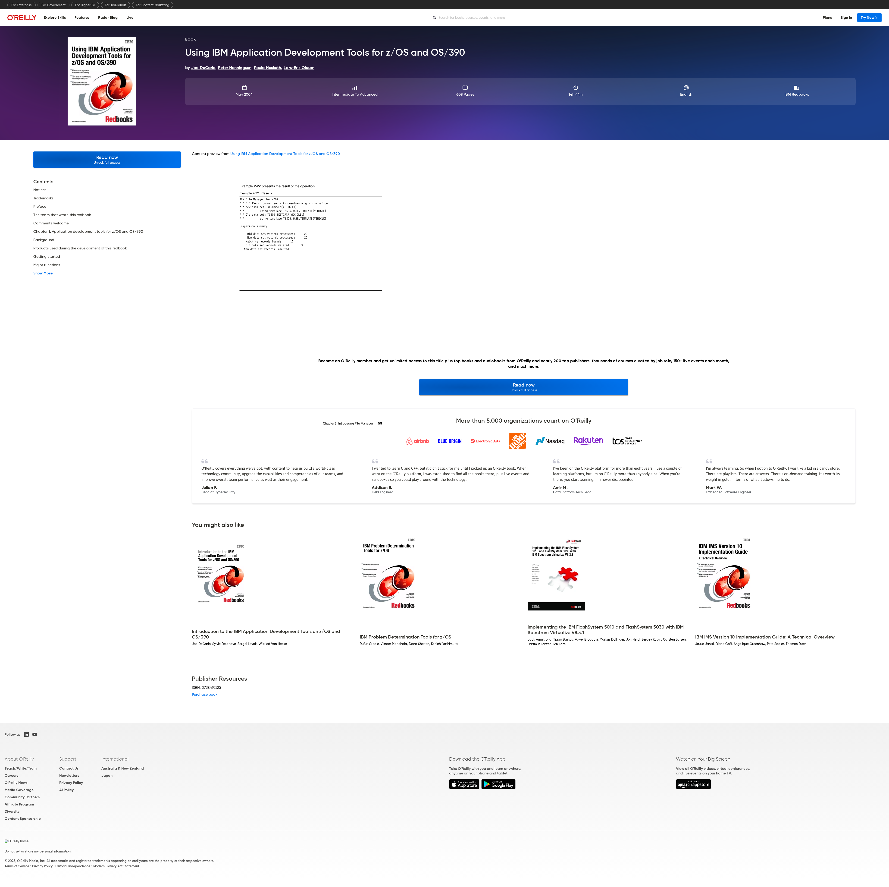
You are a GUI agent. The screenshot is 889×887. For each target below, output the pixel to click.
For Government (53, 5)
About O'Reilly (19, 759)
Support (67, 759)
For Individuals (115, 5)
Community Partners (22, 797)
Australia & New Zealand (122, 768)
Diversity (12, 811)
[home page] (22, 17)
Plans (827, 17)
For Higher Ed (85, 5)
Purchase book (204, 694)
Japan (107, 775)
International (114, 759)
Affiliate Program (19, 804)
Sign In (846, 17)
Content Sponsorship (23, 818)
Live (129, 17)
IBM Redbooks (797, 94)
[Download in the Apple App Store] (464, 788)
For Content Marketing (152, 5)
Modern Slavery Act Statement (116, 866)
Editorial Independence (72, 866)
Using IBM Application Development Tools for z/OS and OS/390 (285, 153)
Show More (43, 273)
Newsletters (69, 775)
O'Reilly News (16, 782)
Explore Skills (55, 17)
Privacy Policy (71, 782)
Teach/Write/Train (21, 768)
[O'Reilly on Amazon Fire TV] (693, 788)
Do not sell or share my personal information (38, 851)
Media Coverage (19, 789)
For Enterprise (21, 5)
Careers (11, 775)
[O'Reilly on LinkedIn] (26, 734)
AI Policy (66, 789)
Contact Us (68, 768)
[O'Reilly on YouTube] (34, 734)
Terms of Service (17, 866)
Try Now (867, 17)
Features (82, 17)
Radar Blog (108, 17)
